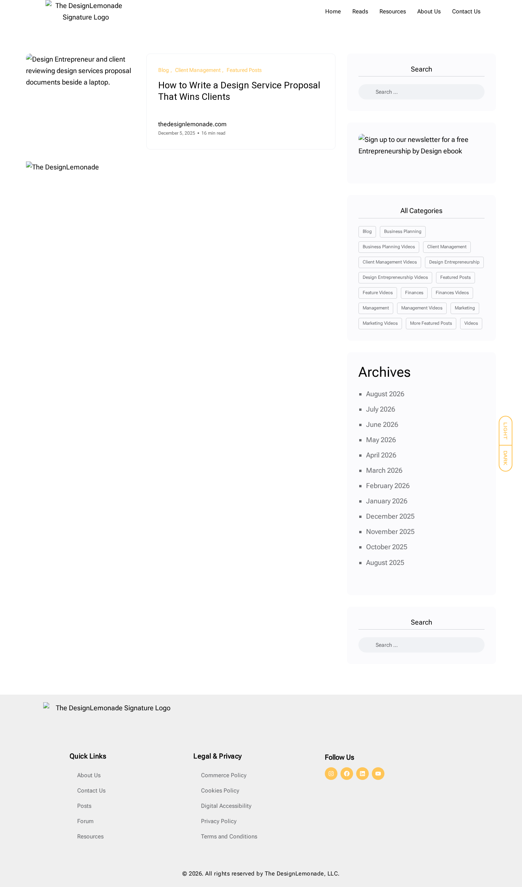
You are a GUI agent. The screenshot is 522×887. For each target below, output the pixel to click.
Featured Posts (455, 277)
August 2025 (385, 562)
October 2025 (386, 547)
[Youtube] (378, 773)
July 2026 (380, 409)
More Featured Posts (431, 323)
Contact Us (466, 11)
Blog (367, 231)
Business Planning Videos (389, 246)
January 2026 (386, 501)
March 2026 (384, 470)
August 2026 (385, 394)
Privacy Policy (219, 821)
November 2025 (390, 531)
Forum (85, 821)
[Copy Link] (321, 129)
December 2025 (390, 516)
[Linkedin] (362, 773)
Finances (414, 292)
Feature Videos (378, 292)
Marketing (465, 308)
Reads (360, 11)
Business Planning (402, 231)
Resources (392, 11)
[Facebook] (346, 773)
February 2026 (388, 486)
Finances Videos (452, 292)
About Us (429, 11)
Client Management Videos (390, 262)
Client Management (447, 246)
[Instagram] (331, 773)
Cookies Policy (220, 790)
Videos (471, 323)
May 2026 (381, 440)
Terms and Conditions (229, 836)
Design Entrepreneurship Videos (395, 277)
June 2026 (382, 424)
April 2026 (381, 455)
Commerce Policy (223, 775)
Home (333, 11)
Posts (84, 805)
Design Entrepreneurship (454, 262)
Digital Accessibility (226, 805)
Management (376, 308)
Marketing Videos (380, 323)
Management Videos (422, 308)
